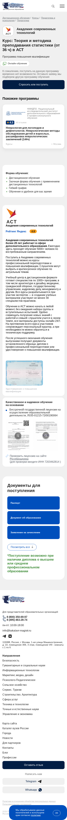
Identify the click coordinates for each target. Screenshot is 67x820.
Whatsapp (31, 789)
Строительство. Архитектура (19, 694)
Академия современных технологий (29, 225)
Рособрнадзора (19, 459)
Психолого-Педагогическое (18, 680)
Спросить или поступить (33, 84)
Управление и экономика (17, 714)
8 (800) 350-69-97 (17, 617)
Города (6, 733)
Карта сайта (9, 723)
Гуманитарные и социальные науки (23, 665)
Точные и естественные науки (20, 709)
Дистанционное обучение (16, 18)
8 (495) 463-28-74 (17, 619)
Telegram (31, 781)
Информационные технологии (20, 670)
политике (36, 815)
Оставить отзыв (33, 765)
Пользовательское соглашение (16, 804)
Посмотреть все (20, 547)
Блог (5, 752)
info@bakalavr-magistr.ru (16, 630)
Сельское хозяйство (14, 684)
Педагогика (23, 20)
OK (56, 813)
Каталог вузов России (15, 728)
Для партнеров (11, 743)
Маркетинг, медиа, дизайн (17, 675)
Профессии (9, 757)
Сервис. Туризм (11, 689)
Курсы (35, 18)
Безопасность (10, 660)
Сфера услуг (10, 699)
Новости (7, 738)
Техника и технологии (15, 704)
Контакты (8, 747)
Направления (11, 655)
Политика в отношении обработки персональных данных (29, 801)
